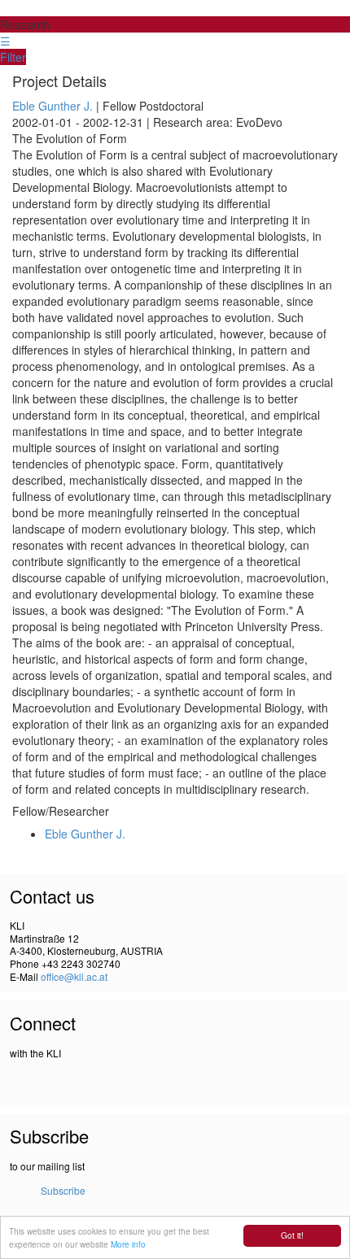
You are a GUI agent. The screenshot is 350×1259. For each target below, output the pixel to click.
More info (128, 1244)
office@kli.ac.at (74, 976)
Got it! (292, 1235)
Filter (13, 57)
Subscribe (63, 1190)
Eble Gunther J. (52, 106)
